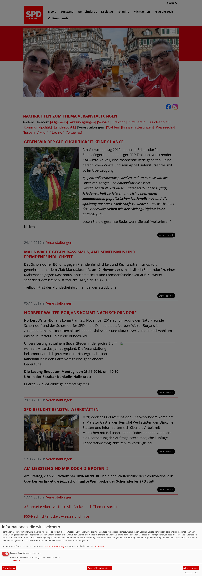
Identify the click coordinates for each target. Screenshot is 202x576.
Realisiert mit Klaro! (192, 573)
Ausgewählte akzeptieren (99, 568)
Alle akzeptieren (190, 568)
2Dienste (15, 560)
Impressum (100, 546)
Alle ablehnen (9, 568)
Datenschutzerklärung (54, 546)
